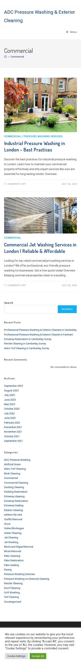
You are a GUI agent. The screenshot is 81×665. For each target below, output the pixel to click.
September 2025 (13, 385)
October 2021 (11, 436)
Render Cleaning (13, 583)
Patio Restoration (14, 560)
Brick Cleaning (12, 473)
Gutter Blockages (14, 528)
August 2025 (11, 390)
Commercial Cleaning (16, 482)
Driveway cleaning (14, 496)
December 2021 (13, 427)
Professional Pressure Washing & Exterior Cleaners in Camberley (40, 329)
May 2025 (9, 404)
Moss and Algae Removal (18, 546)
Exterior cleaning (13, 510)
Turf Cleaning (11, 597)
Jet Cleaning (11, 537)
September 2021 (13, 440)
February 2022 (12, 422)
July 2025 (9, 395)
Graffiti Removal (13, 519)
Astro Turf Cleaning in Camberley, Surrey (26, 348)
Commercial (17, 56)
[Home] (5, 56)
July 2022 (9, 413)
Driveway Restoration (16, 500)
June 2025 (10, 399)
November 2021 (13, 431)
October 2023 (11, 408)
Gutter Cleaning (12, 533)
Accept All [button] (38, 656)
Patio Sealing (11, 565)
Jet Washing (11, 542)
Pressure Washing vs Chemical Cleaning (26, 578)
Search (8, 302)
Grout (7, 523)
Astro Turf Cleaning (15, 468)
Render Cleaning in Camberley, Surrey (25, 343)
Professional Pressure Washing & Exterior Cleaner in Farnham (38, 334)
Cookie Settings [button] (16, 656)
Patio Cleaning (12, 555)
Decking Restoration (15, 491)
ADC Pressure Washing (17, 459)
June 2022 (10, 417)
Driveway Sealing (13, 505)
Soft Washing (12, 592)
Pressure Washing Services (43, 136)
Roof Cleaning (12, 588)
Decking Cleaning (14, 487)
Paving (8, 569)
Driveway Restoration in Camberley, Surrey (27, 339)
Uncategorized (12, 601)
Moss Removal (12, 551)
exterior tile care (13, 514)
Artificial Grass (12, 464)
